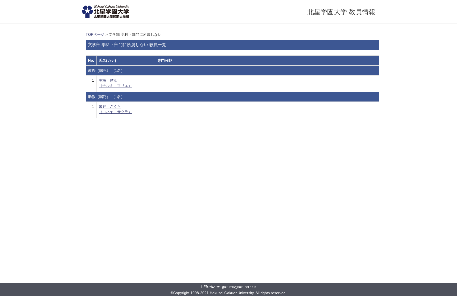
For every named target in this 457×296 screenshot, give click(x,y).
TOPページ (95, 34)
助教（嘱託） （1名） (106, 97)
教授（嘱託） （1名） (106, 70)
